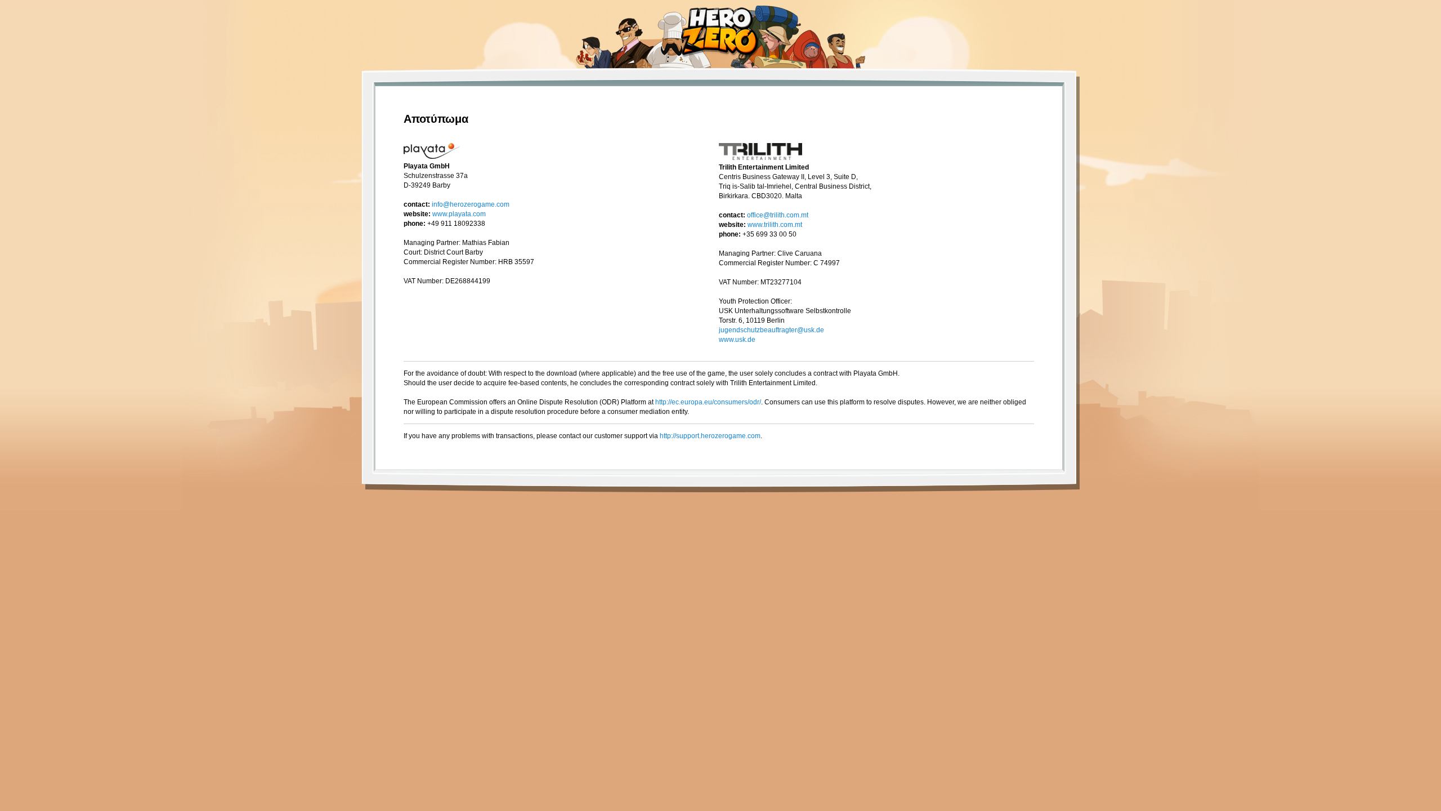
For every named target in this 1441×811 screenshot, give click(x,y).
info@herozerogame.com (470, 204)
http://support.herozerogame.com (710, 436)
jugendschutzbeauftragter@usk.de (771, 330)
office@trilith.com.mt (777, 215)
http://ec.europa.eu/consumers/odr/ (708, 402)
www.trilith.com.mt (775, 225)
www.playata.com (459, 214)
